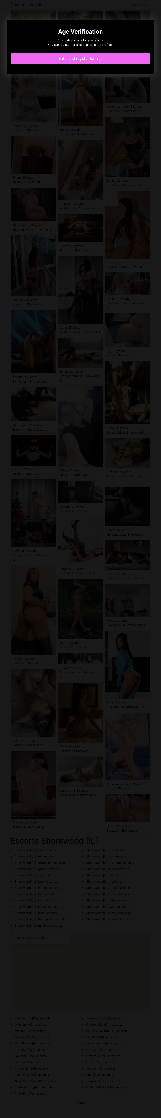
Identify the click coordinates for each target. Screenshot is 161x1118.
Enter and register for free (80, 58)
